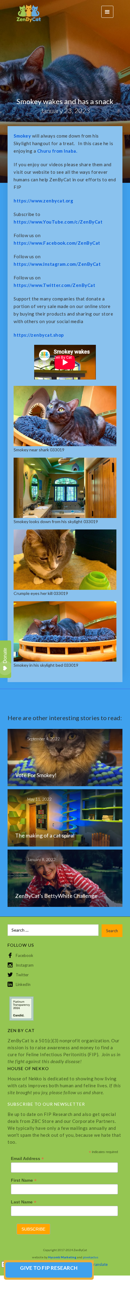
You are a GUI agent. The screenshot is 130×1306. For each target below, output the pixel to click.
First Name (24, 1180)
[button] (107, 12)
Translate (99, 1264)
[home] (26, 12)
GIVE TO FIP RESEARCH (48, 1268)
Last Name (23, 1202)
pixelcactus (90, 1257)
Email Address (27, 1158)
